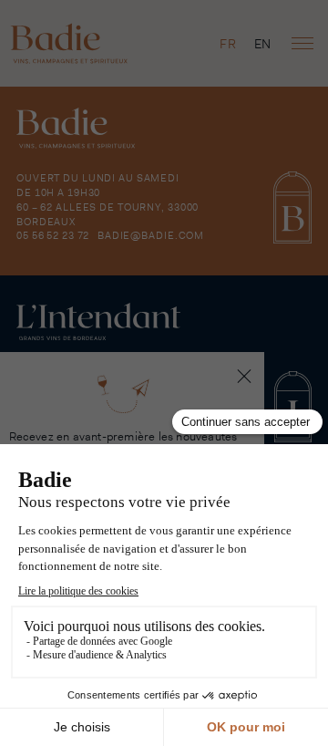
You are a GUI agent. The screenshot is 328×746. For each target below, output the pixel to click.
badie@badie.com (150, 235)
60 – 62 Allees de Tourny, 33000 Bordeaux (107, 214)
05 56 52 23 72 (52, 235)
